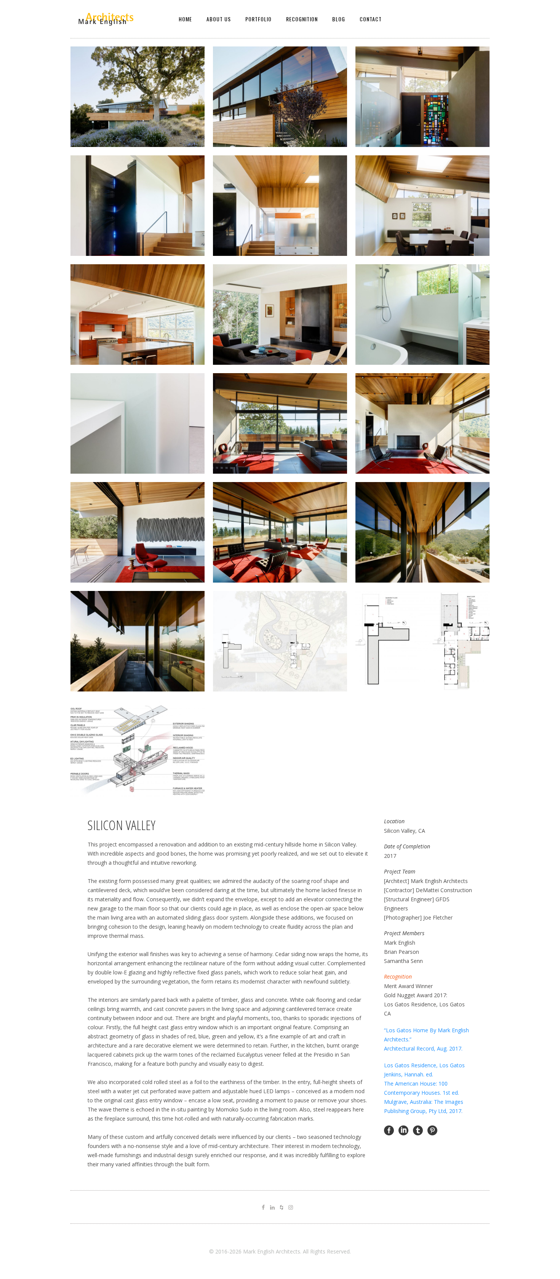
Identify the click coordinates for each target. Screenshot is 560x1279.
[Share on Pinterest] (432, 1130)
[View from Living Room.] (280, 532)
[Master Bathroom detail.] (137, 423)
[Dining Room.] (422, 205)
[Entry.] (422, 96)
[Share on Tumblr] (418, 1130)
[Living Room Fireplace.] (422, 423)
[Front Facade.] (137, 96)
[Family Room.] (280, 314)
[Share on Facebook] (389, 1130)
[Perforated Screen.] (137, 205)
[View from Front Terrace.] (137, 641)
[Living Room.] (280, 423)
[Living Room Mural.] (137, 532)
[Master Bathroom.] (422, 314)
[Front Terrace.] (422, 532)
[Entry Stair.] (280, 96)
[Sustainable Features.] (137, 750)
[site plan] (280, 641)
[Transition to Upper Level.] (280, 205)
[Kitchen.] (137, 314)
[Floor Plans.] (422, 641)
